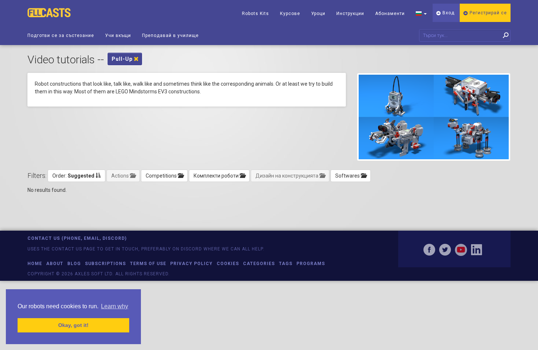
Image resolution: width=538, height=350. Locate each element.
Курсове (290, 13)
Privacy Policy (191, 263)
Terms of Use (148, 263)
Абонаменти (390, 13)
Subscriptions (105, 263)
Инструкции (350, 13)
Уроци (318, 13)
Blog (74, 263)
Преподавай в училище (170, 35)
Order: (73, 176)
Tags (285, 263)
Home (34, 263)
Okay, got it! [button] (73, 325)
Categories (259, 263)
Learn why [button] (114, 306)
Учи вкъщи (118, 35)
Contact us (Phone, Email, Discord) (77, 238)
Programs (310, 263)
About (54, 263)
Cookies (228, 263)
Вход (448, 12)
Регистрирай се (487, 12)
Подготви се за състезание (60, 35)
